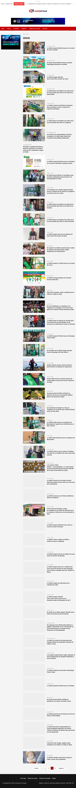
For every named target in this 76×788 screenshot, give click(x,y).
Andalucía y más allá (34, 28)
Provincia (16, 28)
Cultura (9, 28)
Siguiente (61, 768)
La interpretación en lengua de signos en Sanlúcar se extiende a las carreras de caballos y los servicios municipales (50, 3)
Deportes (24, 28)
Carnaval (44, 28)
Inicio (24, 34)
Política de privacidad (44, 778)
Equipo (54, 778)
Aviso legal (23, 778)
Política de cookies (32, 778)
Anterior (36, 768)
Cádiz (2, 28)
